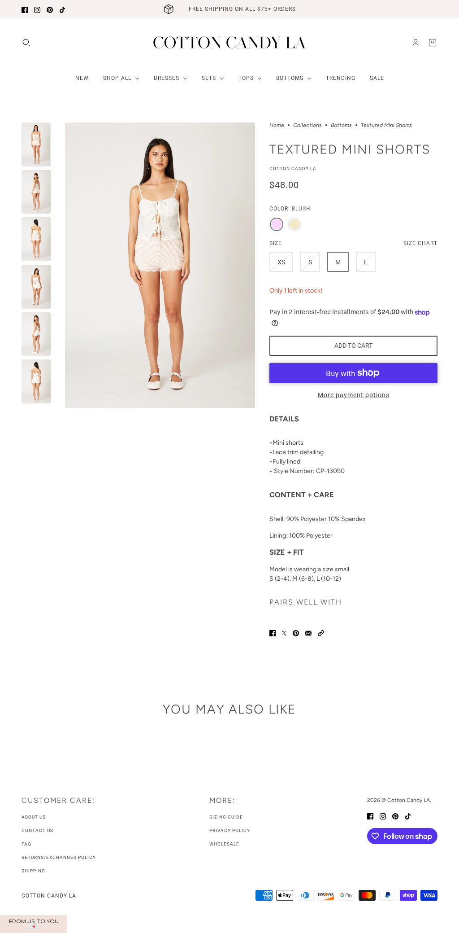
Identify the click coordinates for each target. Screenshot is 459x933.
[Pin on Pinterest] (296, 632)
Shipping (33, 870)
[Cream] (294, 224)
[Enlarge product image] (160, 265)
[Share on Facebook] (272, 632)
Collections (307, 125)
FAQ (26, 843)
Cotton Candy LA (292, 168)
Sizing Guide (226, 817)
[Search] (26, 43)
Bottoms (341, 125)
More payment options (354, 395)
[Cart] (432, 43)
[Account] (415, 43)
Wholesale (224, 843)
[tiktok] (62, 9)
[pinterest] (49, 9)
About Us (34, 817)
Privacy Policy (229, 830)
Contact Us (37, 830)
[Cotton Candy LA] (229, 42)
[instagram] (37, 9)
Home (276, 125)
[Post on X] (284, 632)
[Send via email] (308, 632)
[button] (321, 632)
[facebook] (24, 9)
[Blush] (276, 224)
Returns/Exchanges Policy (59, 857)
